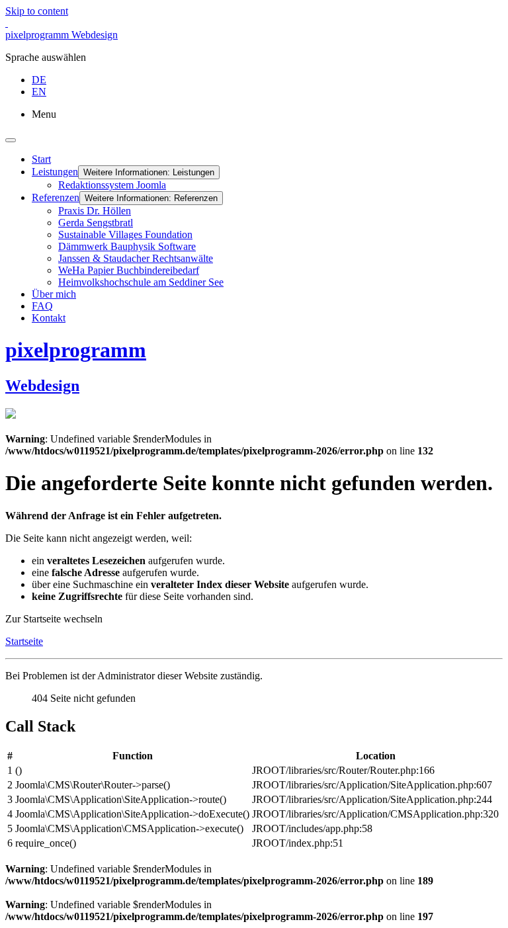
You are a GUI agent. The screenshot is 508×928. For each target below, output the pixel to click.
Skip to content (36, 11)
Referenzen (55, 197)
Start (41, 159)
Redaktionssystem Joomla (112, 184)
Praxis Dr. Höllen (94, 210)
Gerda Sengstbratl (95, 222)
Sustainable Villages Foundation (125, 234)
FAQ (42, 306)
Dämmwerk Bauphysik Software (127, 246)
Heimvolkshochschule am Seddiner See (141, 282)
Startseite (24, 641)
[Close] (10, 140)
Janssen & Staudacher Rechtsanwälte (135, 258)
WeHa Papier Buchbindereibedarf (128, 270)
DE (39, 79)
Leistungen (55, 171)
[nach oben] (6, 22)
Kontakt (48, 317)
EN (39, 91)
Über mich (54, 294)
